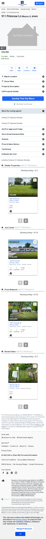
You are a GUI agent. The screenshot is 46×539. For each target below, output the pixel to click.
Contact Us (14, 446)
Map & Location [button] (10, 76)
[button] (39, 3)
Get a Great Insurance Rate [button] (13, 134)
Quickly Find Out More (23, 98)
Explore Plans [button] (26, 504)
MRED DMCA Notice (27, 496)
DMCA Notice (6, 464)
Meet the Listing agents (11, 111)
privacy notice (21, 519)
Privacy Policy (6, 451)
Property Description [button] (10, 86)
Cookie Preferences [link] (36, 464)
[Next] (26, 220)
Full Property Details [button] (10, 91)
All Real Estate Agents (25, 438)
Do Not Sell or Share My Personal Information (19, 455)
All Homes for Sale (8, 438)
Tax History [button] (6, 149)
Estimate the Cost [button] (9, 154)
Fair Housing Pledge (20, 464)
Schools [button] (5, 139)
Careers (31, 446)
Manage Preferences (24, 529)
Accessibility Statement (26, 460)
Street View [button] (9, 81)
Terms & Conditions (8, 460)
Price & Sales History (10, 144)
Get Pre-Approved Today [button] (12, 129)
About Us (23, 446)
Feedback (4, 446)
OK (20, 534)
